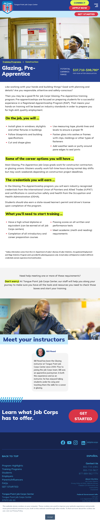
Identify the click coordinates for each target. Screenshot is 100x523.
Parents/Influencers (12, 479)
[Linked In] (83, 442)
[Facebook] (63, 442)
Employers (7, 476)
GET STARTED (10, 486)
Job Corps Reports (91, 481)
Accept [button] (50, 517)
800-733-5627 (90, 470)
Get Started (86, 14)
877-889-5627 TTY (88, 473)
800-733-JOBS (90, 466)
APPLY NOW (79, 7)
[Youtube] (69, 442)
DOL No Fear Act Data (90, 501)
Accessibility (93, 487)
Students (7, 472)
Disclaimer (94, 490)
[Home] (7, 7)
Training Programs (11, 62)
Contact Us (92, 463)
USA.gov (95, 497)
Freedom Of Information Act (88, 485)
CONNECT (79, 2)
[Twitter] (79, 442)
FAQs (5, 483)
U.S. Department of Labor (89, 499)
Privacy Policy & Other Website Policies (84, 483)
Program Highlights (12, 465)
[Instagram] (75, 442)
